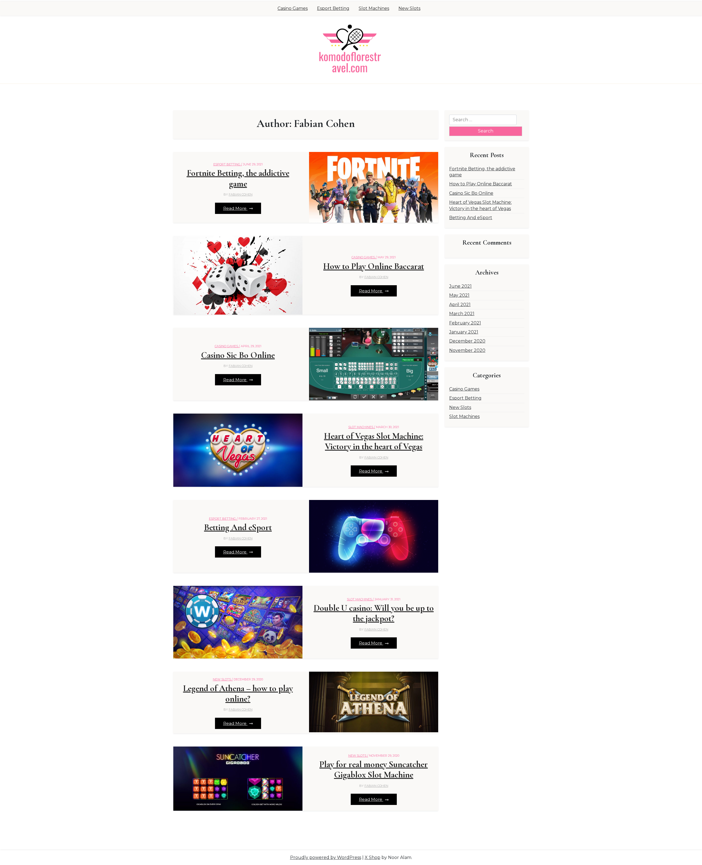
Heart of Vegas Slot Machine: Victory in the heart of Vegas (373, 441)
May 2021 (459, 295)
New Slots (409, 8)
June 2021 (460, 286)
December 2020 (467, 341)
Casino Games (293, 8)
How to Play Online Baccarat (373, 266)
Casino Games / (364, 257)
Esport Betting (333, 8)
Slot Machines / (361, 427)
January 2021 (463, 332)
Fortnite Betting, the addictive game (238, 178)
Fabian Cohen (241, 194)
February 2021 (465, 323)
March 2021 (461, 313)
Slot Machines (374, 8)
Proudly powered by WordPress (325, 857)
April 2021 (460, 304)
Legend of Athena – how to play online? (238, 693)
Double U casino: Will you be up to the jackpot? (374, 613)
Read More (235, 208)
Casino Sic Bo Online (238, 355)
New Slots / (223, 679)
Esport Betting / (227, 164)
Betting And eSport (238, 527)
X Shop (372, 857)
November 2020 (467, 350)
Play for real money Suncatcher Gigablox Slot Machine (373, 769)
